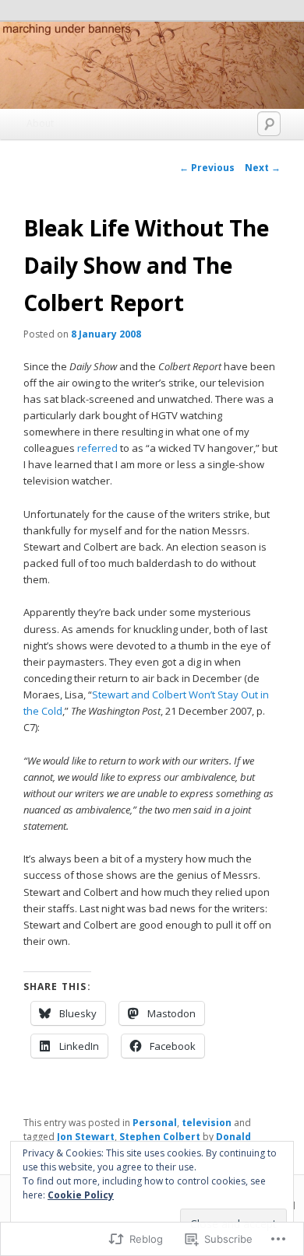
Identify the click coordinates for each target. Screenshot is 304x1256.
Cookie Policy (81, 1195)
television (207, 1122)
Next (263, 167)
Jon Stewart (86, 1136)
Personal (155, 1122)
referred (97, 448)
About (40, 123)
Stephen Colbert (159, 1136)
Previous (207, 167)
